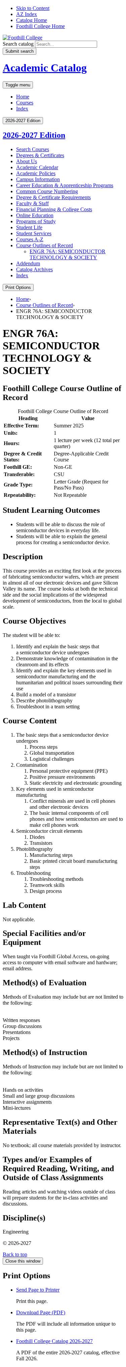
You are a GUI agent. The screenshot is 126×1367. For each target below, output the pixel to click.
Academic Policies (35, 173)
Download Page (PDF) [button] (40, 1312)
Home (22, 96)
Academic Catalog (45, 68)
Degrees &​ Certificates (40, 155)
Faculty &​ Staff (32, 203)
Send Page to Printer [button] (37, 1290)
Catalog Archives (34, 269)
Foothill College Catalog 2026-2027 (54, 1341)
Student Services (33, 233)
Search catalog (18, 44)
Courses (24, 102)
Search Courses (32, 149)
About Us (26, 161)
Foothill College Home (40, 26)
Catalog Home (31, 20)
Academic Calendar (37, 167)
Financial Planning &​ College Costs (54, 209)
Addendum (28, 263)
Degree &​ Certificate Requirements (53, 197)
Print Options (18, 287)
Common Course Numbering (47, 191)
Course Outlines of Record (44, 245)
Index (22, 108)
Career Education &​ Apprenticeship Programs (64, 185)
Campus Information (38, 179)
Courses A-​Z (29, 239)
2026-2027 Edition (34, 135)
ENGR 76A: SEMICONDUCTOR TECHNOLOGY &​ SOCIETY (68, 254)
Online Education (34, 215)
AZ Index (26, 14)
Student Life (29, 227)
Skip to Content (32, 8)
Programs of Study (36, 221)
